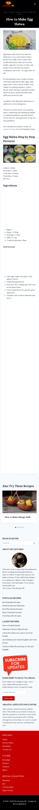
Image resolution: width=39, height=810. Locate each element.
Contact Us (6, 749)
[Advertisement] (19, 208)
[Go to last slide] (6, 508)
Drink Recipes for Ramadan (13, 606)
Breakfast (6, 760)
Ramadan (6, 780)
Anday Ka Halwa (9, 129)
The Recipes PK (18, 588)
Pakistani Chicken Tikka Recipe (15, 629)
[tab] (15, 527)
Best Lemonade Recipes (12, 612)
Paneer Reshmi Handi (11, 625)
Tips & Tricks (7, 790)
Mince (5, 770)
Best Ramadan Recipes (11, 602)
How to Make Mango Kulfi (17, 517)
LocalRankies (20, 804)
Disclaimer (6, 746)
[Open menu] (35, 3)
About (4, 739)
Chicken (5, 767)
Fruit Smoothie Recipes (11, 616)
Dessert (5, 763)
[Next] (33, 508)
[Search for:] (19, 543)
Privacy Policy (8, 743)
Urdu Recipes (7, 787)
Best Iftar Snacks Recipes (12, 609)
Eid (3, 784)
